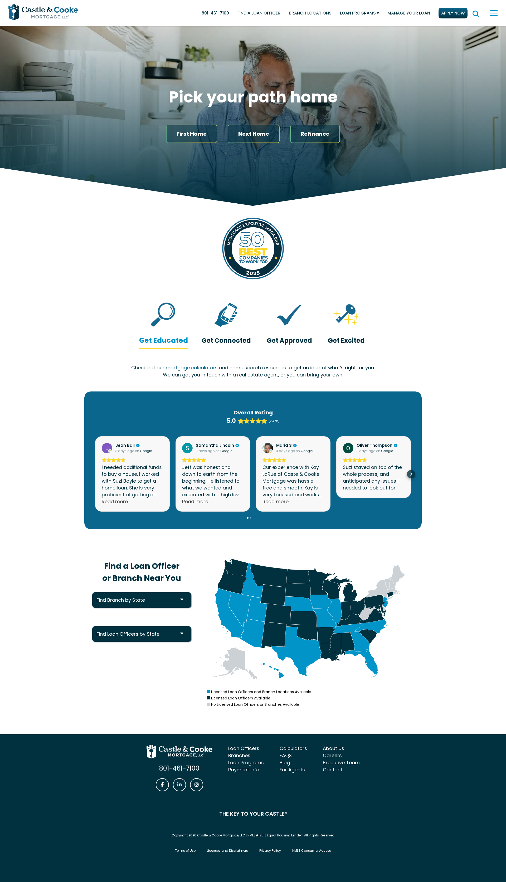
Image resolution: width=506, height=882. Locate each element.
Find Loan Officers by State (127, 634)
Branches (239, 755)
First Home (192, 134)
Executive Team (341, 762)
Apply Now (453, 13)
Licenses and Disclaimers (227, 850)
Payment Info (243, 769)
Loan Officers (243, 748)
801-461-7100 (215, 13)
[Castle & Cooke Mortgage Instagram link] (196, 784)
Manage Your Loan (408, 13)
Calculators (293, 748)
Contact (332, 769)
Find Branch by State (120, 600)
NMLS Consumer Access (311, 850)
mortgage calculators (192, 367)
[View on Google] (107, 448)
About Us (333, 748)
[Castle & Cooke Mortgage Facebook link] (162, 784)
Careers (332, 755)
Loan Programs (358, 13)
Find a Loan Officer (258, 13)
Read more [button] (115, 501)
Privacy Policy (270, 850)
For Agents (292, 769)
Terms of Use (185, 850)
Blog (285, 762)
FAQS (286, 755)
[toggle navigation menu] (494, 13)
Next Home (253, 134)
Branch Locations (310, 13)
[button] (95, 474)
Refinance (315, 134)
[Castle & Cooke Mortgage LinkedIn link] (179, 784)
